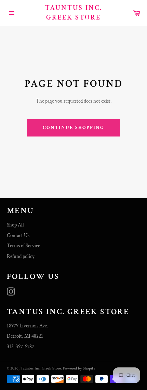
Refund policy (21, 256)
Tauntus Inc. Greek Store (73, 12)
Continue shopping (74, 128)
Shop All (15, 225)
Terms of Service (23, 246)
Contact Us (18, 235)
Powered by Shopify (79, 368)
